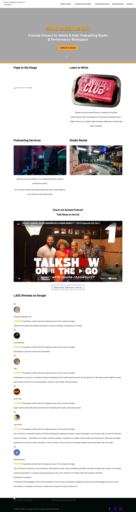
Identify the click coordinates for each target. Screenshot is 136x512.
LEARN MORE (40, 115)
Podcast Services (102, 4)
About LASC (66, 4)
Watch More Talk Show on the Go (68, 287)
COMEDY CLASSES (68, 48)
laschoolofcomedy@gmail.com (64, 500)
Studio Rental (118, 4)
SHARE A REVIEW (68, 494)
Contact (129, 4)
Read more (73, 486)
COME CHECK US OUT (68, 28)
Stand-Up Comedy (83, 4)
